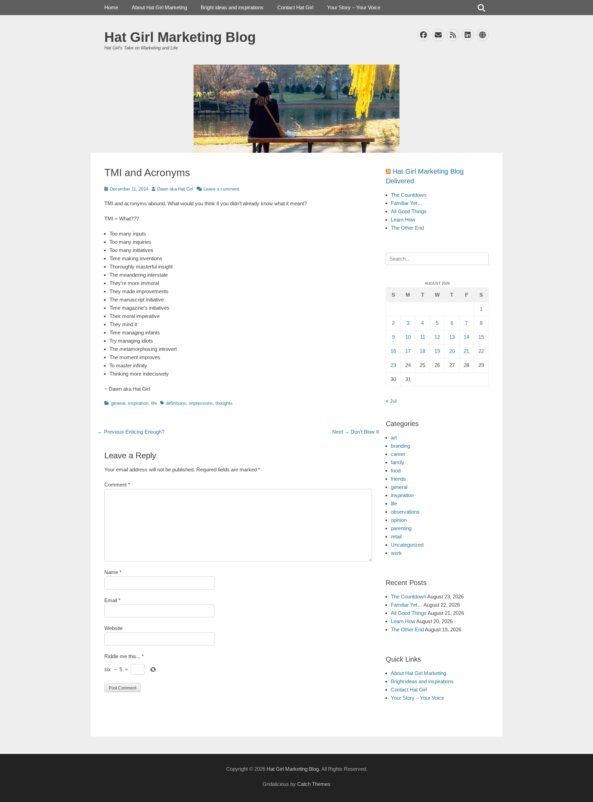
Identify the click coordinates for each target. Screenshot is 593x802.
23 (393, 365)
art (394, 437)
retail (396, 536)
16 (393, 351)
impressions (201, 403)
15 (481, 337)
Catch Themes (313, 784)
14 (466, 337)
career (398, 454)
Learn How (403, 219)
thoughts (224, 403)
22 (481, 351)
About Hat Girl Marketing (159, 7)
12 (437, 337)
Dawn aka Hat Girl (175, 189)
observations (405, 512)
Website (113, 628)
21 (466, 351)
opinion (399, 520)
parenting (401, 528)
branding (400, 446)
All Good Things (409, 211)
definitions (176, 403)
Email (112, 600)
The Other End (407, 228)
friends (398, 479)
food (395, 470)
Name (112, 572)
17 (408, 351)
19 (437, 351)
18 (422, 351)
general (118, 403)
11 (422, 337)
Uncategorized (407, 545)
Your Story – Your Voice (353, 7)
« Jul (391, 401)
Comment (117, 485)
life (154, 403)
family (397, 462)
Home (111, 7)
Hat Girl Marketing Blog (180, 37)
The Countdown (408, 195)
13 (452, 337)
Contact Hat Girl (295, 7)
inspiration (138, 403)
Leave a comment (221, 189)
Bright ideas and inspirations (232, 7)
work (396, 553)
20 (452, 351)
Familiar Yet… (406, 203)
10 (408, 337)
